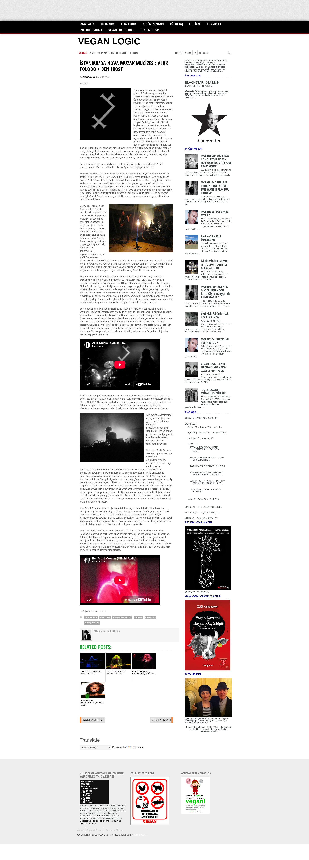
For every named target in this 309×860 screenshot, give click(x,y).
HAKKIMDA (108, 24)
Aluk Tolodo (91, 617)
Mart (190, 499)
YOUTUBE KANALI (91, 30)
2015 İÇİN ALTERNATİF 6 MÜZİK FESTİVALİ (206, 490)
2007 (199, 518)
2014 (187, 507)
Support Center (95, 830)
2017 (199, 418)
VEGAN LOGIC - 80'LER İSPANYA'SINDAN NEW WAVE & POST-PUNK (213, 367)
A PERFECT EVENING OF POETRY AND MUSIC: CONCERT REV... (207, 482)
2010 (200, 512)
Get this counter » (88, 823)
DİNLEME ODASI (150, 30)
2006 (210, 518)
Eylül (190, 432)
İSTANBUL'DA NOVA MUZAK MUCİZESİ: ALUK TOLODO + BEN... (205, 449)
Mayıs (205, 438)
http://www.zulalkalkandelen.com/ (200, 65)
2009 (212, 512)
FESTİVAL (195, 24)
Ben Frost (105, 617)
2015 (187, 424)
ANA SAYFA (87, 24)
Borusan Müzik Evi (122, 617)
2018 (187, 418)
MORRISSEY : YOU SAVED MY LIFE (215, 213)
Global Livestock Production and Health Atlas (100, 820)
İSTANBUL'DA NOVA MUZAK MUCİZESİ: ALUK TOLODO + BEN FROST (124, 66)
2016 (210, 418)
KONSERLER (214, 24)
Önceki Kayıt (161, 719)
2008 (187, 518)
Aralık (191, 427)
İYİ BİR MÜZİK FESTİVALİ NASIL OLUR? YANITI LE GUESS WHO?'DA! (214, 264)
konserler (150, 617)
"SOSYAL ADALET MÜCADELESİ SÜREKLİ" (213, 391)
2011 (187, 512)
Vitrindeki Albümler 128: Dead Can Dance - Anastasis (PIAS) (215, 316)
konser (138, 617)
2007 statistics (95, 815)
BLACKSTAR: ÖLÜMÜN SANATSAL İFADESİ (202, 84)
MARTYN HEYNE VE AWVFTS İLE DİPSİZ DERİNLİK (207, 459)
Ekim (215, 427)
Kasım (203, 427)
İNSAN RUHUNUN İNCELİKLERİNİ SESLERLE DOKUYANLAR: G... (206, 473)
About (80, 830)
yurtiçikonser (92, 622)
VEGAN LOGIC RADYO (121, 30)
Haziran (191, 438)
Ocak (212, 499)
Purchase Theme (114, 830)
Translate (138, 747)
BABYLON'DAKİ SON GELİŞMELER (207, 466)
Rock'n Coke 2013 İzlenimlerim (211, 238)
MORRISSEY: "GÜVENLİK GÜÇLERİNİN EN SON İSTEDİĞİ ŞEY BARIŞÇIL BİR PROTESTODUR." (215, 292)
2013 (200, 507)
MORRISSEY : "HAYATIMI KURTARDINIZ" (215, 341)
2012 (213, 507)
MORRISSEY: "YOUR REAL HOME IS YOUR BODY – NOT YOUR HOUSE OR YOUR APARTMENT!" (216, 161)
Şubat (201, 499)
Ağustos (202, 432)
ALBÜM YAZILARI (153, 24)
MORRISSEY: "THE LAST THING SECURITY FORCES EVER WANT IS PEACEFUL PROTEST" (215, 187)
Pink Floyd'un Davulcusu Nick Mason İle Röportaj (114, 52)
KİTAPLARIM (128, 24)
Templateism (141, 834)
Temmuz (216, 432)
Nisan (191, 444)
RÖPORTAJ (176, 24)
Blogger (213, 729)
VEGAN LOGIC (109, 41)
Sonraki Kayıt (94, 719)
